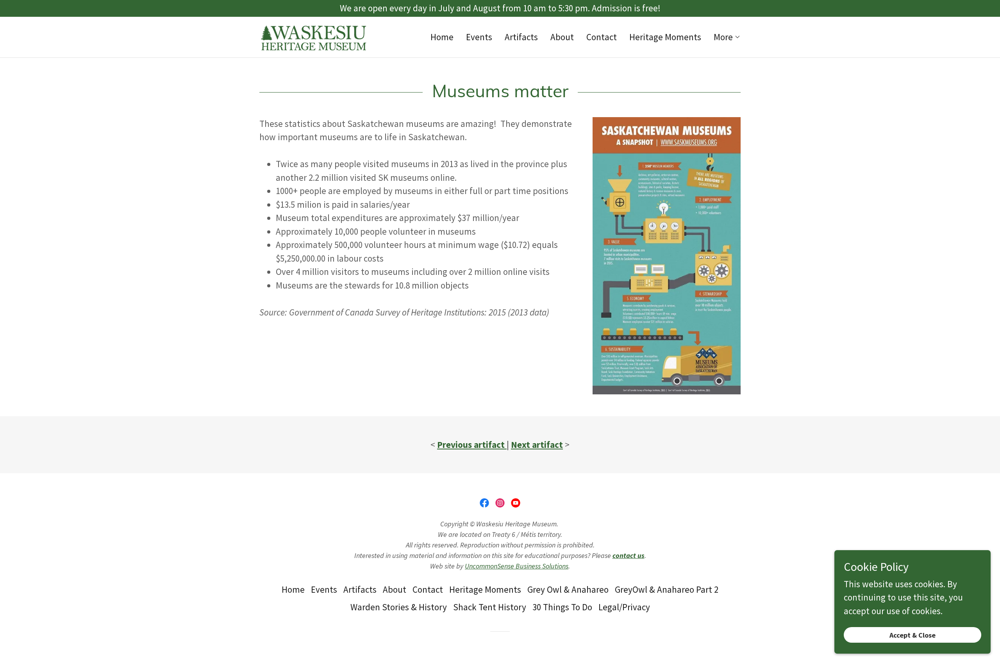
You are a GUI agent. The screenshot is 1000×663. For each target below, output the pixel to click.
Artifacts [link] (521, 37)
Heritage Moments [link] (665, 37)
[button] (727, 37)
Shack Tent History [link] (489, 607)
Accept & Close (912, 635)
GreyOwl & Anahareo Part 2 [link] (666, 589)
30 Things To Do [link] (562, 607)
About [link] (562, 37)
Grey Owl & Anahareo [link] (568, 589)
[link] (313, 35)
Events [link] (479, 37)
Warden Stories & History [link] (398, 607)
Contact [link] (601, 37)
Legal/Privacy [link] (624, 607)
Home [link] (442, 37)
